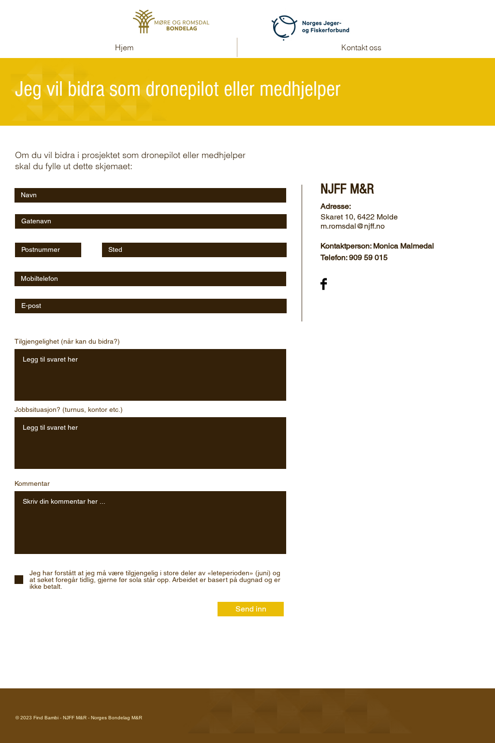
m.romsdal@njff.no (352, 226)
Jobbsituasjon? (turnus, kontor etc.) (69, 409)
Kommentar (32, 483)
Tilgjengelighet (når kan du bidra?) (67, 341)
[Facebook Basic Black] (324, 284)
